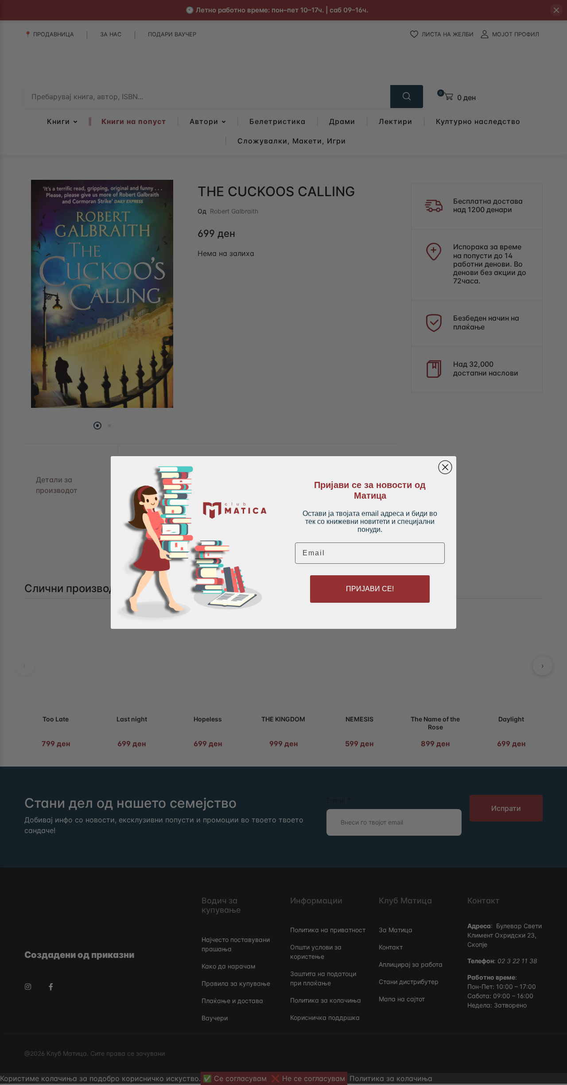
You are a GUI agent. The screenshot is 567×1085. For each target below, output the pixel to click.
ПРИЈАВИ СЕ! (370, 589)
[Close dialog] (445, 467)
